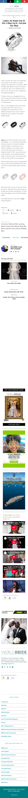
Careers (3, 722)
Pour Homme (15, 226)
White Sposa (4, 782)
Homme (3, 226)
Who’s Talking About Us (7, 726)
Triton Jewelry (16, 228)
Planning (18, 15)
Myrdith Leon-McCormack (15, 28)
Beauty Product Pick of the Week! (14, 291)
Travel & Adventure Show (7, 765)
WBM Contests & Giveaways (8, 733)
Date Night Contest (6, 736)
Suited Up (8, 228)
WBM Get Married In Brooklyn (9, 779)
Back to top (14, 794)
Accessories (4, 224)
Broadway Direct (5, 758)
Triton (3, 140)
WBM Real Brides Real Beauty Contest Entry (12, 729)
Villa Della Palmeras (6, 775)
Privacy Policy (16, 791)
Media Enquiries (5, 712)
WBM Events (4, 748)
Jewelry (9, 226)
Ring (21, 226)
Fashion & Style (6, 15)
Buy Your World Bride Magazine (9, 719)
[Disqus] (14, 324)
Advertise (3, 715)
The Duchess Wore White (14, 283)
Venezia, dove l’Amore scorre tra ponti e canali (14, 297)
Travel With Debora (6, 768)
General (13, 15)
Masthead (3, 705)
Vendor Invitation (5, 772)
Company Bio (4, 702)
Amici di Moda (5, 751)
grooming (21, 224)
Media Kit (3, 708)
